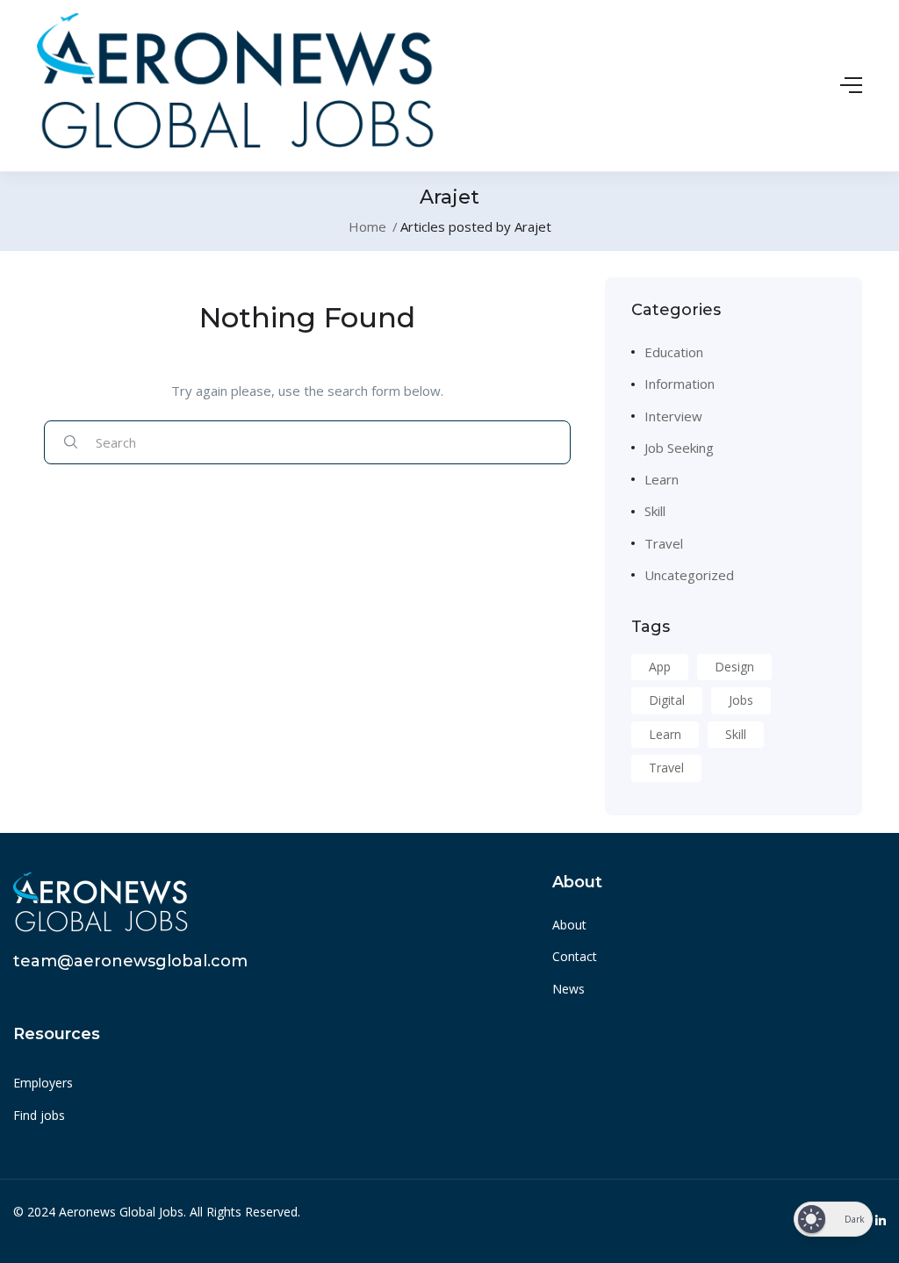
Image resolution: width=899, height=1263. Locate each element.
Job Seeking (679, 447)
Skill (654, 511)
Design (734, 666)
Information (679, 383)
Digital (667, 700)
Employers (43, 1082)
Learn (661, 479)
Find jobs (39, 1115)
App (660, 666)
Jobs (741, 700)
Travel (663, 543)
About (569, 924)
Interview (673, 416)
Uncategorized (689, 575)
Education (673, 352)
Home (367, 226)
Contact (574, 956)
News (568, 988)
